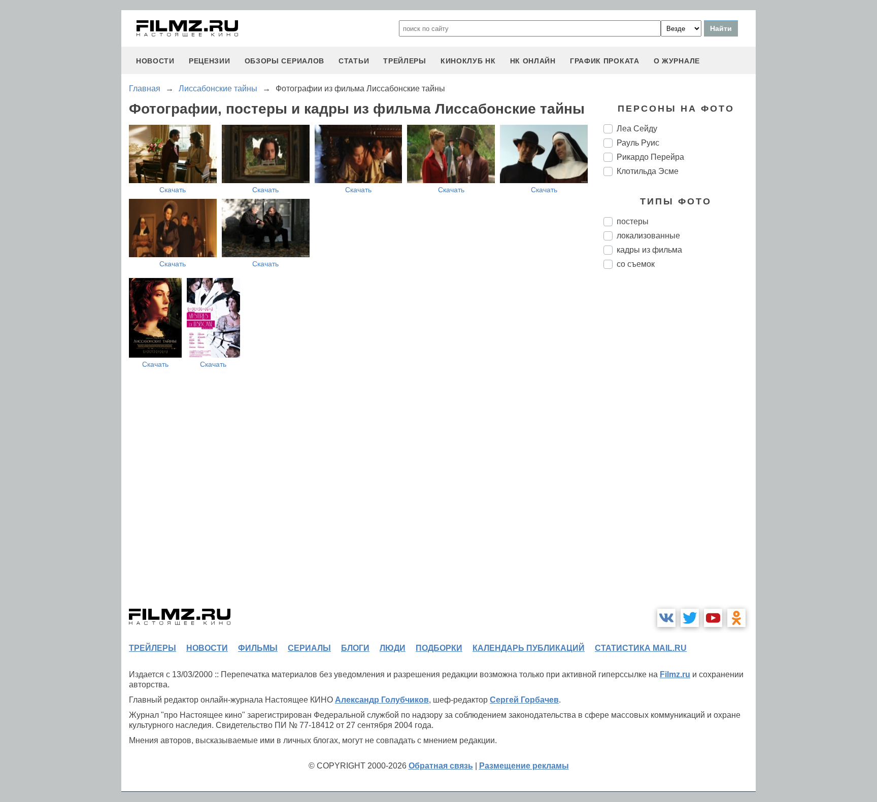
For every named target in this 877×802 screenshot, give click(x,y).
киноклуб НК (468, 61)
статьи (354, 61)
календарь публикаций (529, 648)
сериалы (309, 648)
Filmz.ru (675, 674)
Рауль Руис (638, 142)
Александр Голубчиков (382, 699)
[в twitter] (690, 618)
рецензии (209, 61)
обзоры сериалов (285, 61)
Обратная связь (441, 765)
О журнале (677, 61)
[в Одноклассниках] (736, 618)
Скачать (172, 190)
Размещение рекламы (524, 765)
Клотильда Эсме (648, 171)
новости (155, 61)
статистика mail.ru (641, 648)
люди (393, 648)
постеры (633, 221)
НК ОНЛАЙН (533, 61)
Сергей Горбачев (524, 699)
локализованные (648, 235)
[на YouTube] (713, 618)
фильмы (258, 648)
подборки (439, 648)
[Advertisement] (679, 446)
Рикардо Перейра (650, 157)
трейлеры (404, 61)
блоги (355, 648)
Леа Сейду (637, 128)
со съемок (636, 264)
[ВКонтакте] (666, 618)
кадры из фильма (649, 250)
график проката (604, 61)
